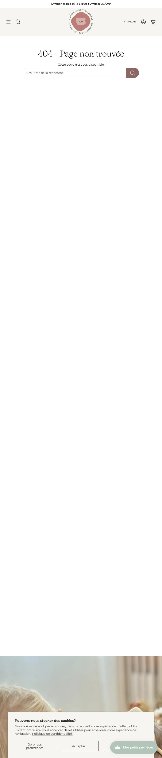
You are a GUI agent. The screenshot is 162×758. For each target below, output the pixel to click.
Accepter (78, 746)
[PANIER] (153, 21)
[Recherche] (132, 73)
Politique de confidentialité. (52, 733)
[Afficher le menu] (8, 21)
